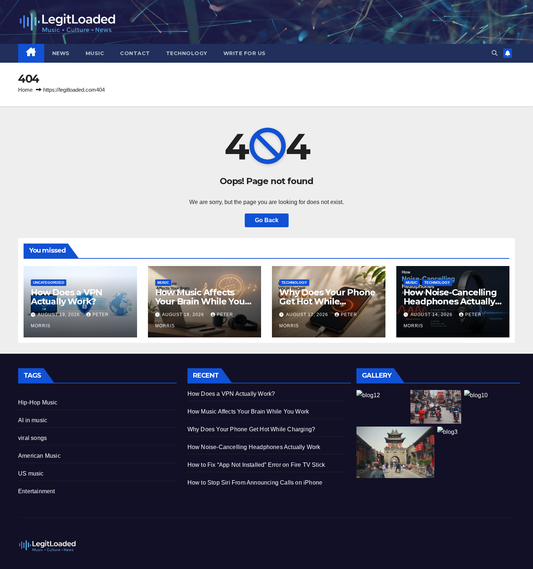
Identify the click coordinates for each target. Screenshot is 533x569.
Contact (135, 53)
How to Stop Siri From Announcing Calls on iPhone (255, 482)
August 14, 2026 (432, 314)
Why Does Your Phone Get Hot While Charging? (327, 301)
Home (25, 90)
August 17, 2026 (308, 314)
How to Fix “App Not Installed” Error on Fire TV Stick (256, 465)
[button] (494, 53)
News (61, 53)
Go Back (266, 220)
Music (95, 53)
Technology (186, 53)
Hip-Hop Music (38, 402)
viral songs (32, 438)
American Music (39, 456)
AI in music (32, 420)
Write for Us (244, 53)
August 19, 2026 (59, 314)
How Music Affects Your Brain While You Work (200, 301)
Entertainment (36, 491)
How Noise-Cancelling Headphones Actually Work (450, 301)
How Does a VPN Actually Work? (66, 297)
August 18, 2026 (184, 314)
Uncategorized (48, 282)
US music (31, 473)
